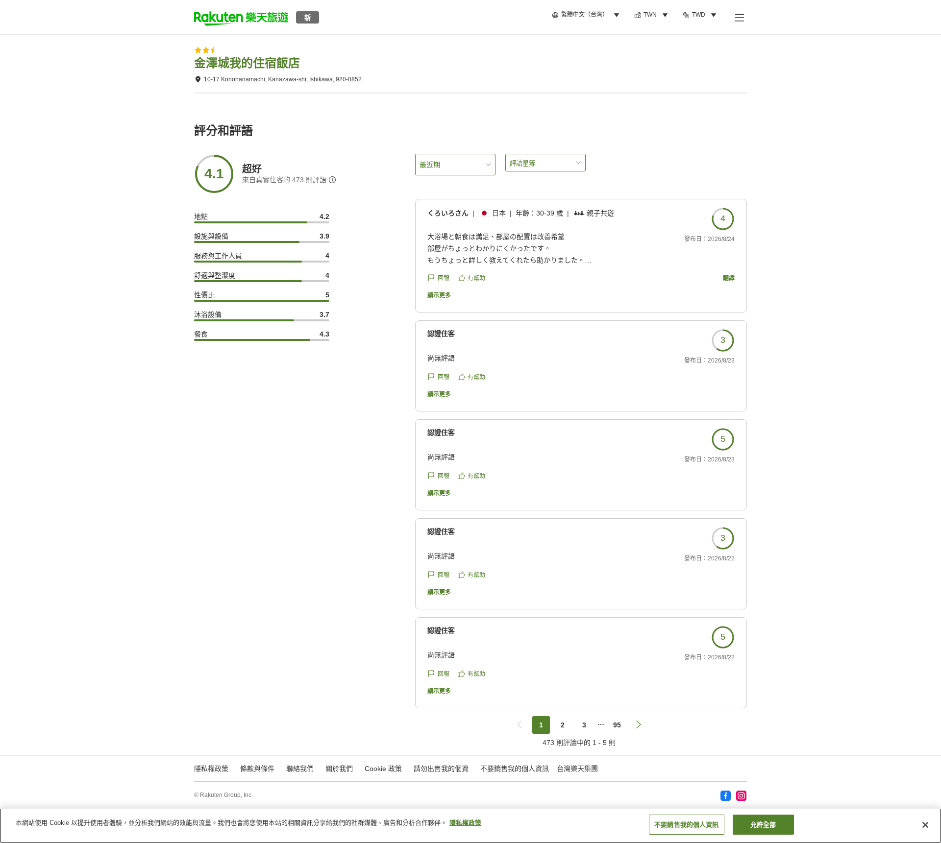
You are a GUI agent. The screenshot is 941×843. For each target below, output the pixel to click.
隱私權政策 (465, 822)
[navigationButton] (519, 725)
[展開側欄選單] (739, 17)
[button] (241, 17)
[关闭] (925, 825)
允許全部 (763, 824)
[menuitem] (587, 15)
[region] (470, 825)
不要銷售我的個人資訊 (514, 768)
